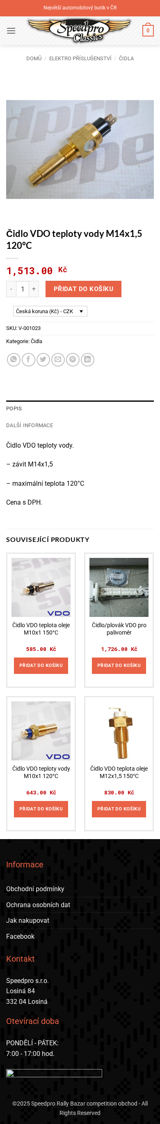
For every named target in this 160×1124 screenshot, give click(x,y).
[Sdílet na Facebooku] (28, 359)
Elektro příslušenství (80, 58)
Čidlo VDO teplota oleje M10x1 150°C (41, 629)
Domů (33, 58)
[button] (11, 30)
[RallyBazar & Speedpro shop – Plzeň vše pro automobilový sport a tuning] (79, 30)
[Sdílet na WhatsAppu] (14, 359)
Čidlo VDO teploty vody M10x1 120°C (41, 772)
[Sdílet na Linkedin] (87, 359)
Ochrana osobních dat (38, 905)
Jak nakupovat (27, 920)
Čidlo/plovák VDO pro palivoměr (119, 629)
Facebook (20, 936)
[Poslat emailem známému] (58, 359)
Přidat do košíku (83, 289)
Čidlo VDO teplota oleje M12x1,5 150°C (119, 772)
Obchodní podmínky (35, 889)
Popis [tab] (14, 408)
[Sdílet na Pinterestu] (73, 359)
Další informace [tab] (29, 425)
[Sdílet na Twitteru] (43, 359)
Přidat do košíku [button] (41, 665)
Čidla (126, 58)
